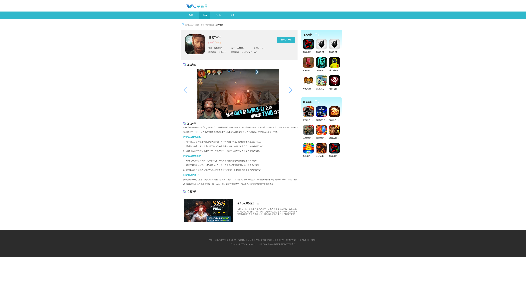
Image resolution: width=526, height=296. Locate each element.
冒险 (217, 43)
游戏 (203, 25)
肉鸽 (211, 43)
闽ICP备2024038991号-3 (285, 244)
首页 (197, 25)
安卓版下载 (286, 40)
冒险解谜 (210, 25)
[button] (290, 90)
